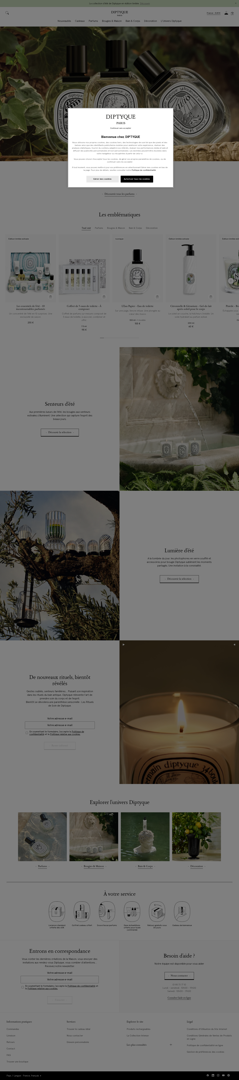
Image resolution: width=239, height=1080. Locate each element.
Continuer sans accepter (120, 128)
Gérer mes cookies (102, 179)
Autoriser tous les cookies (137, 179)
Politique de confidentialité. (144, 170)
